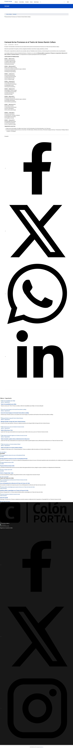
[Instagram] (37, 708)
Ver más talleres (3, 452)
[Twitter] (64, 2)
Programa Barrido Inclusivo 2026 (7, 465)
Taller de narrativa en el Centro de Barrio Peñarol (11, 447)
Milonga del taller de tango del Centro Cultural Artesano (13, 421)
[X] (37, 636)
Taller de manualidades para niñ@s (8, 404)
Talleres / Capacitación (5, 402)
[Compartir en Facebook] (37, 168)
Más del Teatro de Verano (5, 501)
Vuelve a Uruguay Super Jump (6, 473)
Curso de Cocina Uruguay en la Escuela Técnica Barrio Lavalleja (15, 412)
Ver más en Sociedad (4, 476)
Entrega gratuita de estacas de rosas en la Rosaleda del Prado (13, 458)
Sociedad (2, 456)
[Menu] (68, 2)
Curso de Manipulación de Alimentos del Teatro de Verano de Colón (15, 483)
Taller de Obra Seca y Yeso (7, 430)
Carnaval (5, 44)
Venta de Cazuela (4, 497)
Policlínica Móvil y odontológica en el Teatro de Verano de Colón (14, 490)
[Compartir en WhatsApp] (37, 293)
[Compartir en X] (37, 231)
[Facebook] (62, 2)
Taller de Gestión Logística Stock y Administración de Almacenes (15, 438)
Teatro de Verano (3, 481)
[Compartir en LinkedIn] (37, 356)
